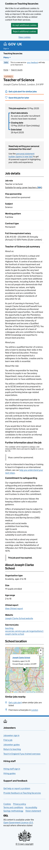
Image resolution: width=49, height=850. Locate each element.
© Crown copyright (24, 844)
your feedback (32, 62)
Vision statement (33, 811)
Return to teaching (12, 749)
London (34, 710)
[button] (24, 670)
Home (5, 70)
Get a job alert (15, 702)
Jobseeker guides (11, 744)
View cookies (24, 37)
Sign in (6, 48)
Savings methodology (13, 811)
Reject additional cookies (24, 31)
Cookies (7, 804)
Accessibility (31, 807)
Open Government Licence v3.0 (18, 822)
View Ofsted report (14, 608)
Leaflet (15, 692)
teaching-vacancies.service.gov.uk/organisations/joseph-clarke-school (24, 631)
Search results (16, 70)
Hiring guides (9, 773)
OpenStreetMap (31, 692)
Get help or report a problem (16, 788)
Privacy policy (19, 804)
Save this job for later (19, 97)
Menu (6, 57)
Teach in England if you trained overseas (21, 753)
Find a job (7, 740)
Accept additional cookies (24, 25)
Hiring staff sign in (11, 768)
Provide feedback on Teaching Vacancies (22, 793)
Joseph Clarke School (21, 658)
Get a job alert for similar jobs (23, 91)
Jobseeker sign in (11, 735)
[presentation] (24, 670)
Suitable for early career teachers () (23, 187)
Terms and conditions (13, 807)
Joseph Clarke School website (19, 618)
